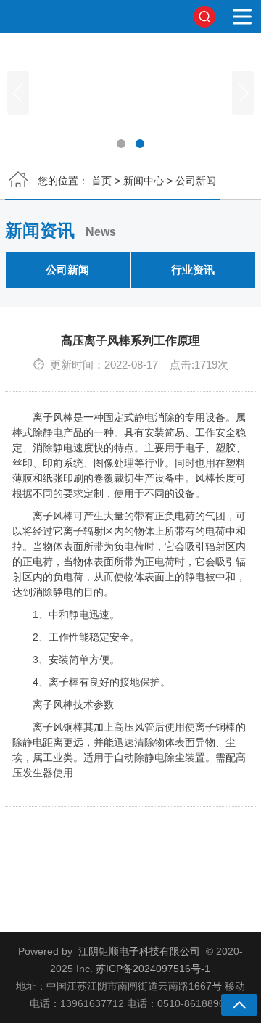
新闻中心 (143, 180)
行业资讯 (193, 269)
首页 (101, 180)
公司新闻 (195, 180)
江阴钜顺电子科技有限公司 (139, 951)
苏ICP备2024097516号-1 (153, 968)
